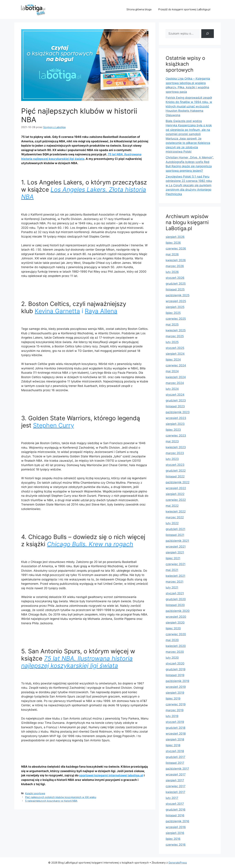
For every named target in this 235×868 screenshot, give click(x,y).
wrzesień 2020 (176, 616)
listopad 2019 (175, 675)
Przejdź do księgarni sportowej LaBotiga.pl (184, 9)
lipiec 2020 (173, 628)
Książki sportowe (35, 793)
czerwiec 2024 (176, 365)
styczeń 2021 (175, 593)
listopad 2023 (175, 406)
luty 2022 (172, 523)
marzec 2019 (175, 710)
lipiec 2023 (173, 429)
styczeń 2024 (175, 394)
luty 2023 (172, 459)
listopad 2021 (175, 535)
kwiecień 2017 (175, 792)
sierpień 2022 (175, 494)
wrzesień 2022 (176, 488)
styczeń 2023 (175, 464)
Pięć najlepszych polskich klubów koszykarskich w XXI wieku (60, 797)
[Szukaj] (207, 33)
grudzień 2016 (175, 809)
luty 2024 (172, 389)
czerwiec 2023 (176, 435)
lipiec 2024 (173, 359)
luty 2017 (172, 798)
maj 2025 (172, 324)
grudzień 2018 (175, 727)
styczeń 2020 (175, 663)
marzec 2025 (175, 336)
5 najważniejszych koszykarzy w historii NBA (51, 800)
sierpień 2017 (175, 780)
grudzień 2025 (176, 283)
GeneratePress (177, 862)
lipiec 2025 (173, 313)
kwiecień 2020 (176, 646)
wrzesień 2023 (176, 418)
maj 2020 (172, 640)
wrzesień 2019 (176, 687)
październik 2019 (177, 681)
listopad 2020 (175, 605)
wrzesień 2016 (176, 827)
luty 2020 (172, 657)
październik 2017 (177, 768)
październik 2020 (178, 611)
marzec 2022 (175, 517)
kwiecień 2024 (176, 377)
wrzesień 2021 (176, 546)
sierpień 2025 (175, 307)
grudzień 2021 (175, 529)
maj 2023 (172, 441)
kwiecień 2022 (176, 511)
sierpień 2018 (175, 739)
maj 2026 (172, 254)
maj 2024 (172, 371)
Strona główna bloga (138, 9)
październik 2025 (177, 295)
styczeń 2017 (175, 803)
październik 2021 (177, 540)
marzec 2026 (175, 266)
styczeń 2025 (175, 348)
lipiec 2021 (173, 558)
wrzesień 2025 (176, 301)
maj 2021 (172, 570)
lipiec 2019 (173, 698)
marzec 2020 (175, 651)
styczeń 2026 (175, 277)
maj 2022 (172, 505)
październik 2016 (177, 821)
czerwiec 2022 (176, 500)
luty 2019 (172, 716)
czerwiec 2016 (176, 844)
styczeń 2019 (175, 722)
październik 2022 (177, 482)
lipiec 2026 (173, 242)
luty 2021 (172, 587)
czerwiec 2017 (175, 786)
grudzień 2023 (176, 400)
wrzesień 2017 (176, 774)
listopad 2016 (175, 815)
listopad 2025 (175, 289)
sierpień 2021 (175, 552)
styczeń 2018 (175, 751)
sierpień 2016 (175, 833)
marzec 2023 (175, 453)
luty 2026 (172, 272)
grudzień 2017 (175, 757)
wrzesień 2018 (176, 733)
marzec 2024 (175, 383)
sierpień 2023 (175, 424)
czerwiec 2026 (176, 248)
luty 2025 (172, 342)
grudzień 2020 (176, 599)
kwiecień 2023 (176, 447)
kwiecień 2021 (175, 576)
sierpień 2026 (175, 237)
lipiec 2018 (173, 745)
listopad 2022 (175, 476)
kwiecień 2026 (176, 260)
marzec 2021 (174, 581)
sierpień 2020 (175, 622)
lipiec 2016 (173, 838)
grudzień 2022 (176, 470)
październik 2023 (178, 412)
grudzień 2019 (175, 669)
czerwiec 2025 (176, 318)
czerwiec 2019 (176, 704)
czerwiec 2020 (176, 634)
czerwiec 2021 (175, 564)
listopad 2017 (175, 763)
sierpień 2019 (175, 692)
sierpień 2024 (175, 353)
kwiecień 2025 (176, 330)
